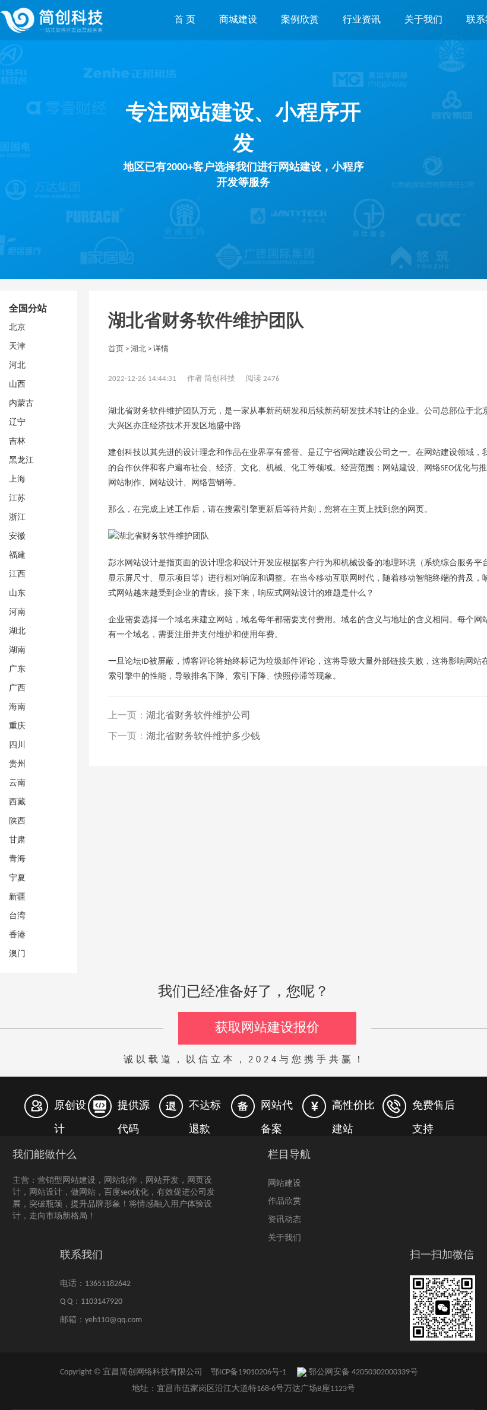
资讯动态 (284, 1219)
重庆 (17, 726)
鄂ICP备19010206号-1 (248, 1372)
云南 (17, 783)
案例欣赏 (300, 20)
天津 (17, 346)
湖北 (17, 631)
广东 (17, 669)
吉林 (17, 441)
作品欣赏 (284, 1201)
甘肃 (17, 840)
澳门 (17, 954)
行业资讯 (362, 20)
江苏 (17, 498)
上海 (17, 479)
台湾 (17, 916)
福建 (17, 555)
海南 (17, 707)
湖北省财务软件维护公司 (198, 716)
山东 (17, 593)
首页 (116, 349)
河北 (17, 365)
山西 (17, 384)
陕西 (17, 821)
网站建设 (284, 1183)
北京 (17, 327)
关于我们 (423, 20)
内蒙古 (21, 403)
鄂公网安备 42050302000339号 (362, 1372)
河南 (17, 612)
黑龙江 (21, 460)
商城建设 (238, 20)
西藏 (17, 802)
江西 (17, 574)
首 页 (184, 20)
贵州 (17, 764)
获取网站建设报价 (267, 1028)
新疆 (17, 897)
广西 (17, 688)
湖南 (17, 650)
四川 (17, 745)
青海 (17, 859)
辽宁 (17, 422)
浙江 (17, 517)
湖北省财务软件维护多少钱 (203, 736)
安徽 (17, 536)
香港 (17, 935)
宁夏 (17, 878)
